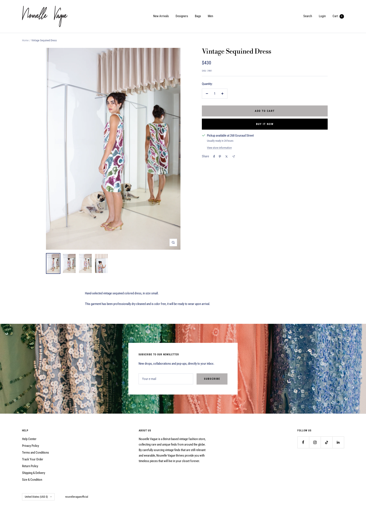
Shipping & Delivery (33, 473)
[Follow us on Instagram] (315, 442)
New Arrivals (161, 16)
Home (25, 40)
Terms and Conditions (35, 452)
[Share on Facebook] (214, 156)
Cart (337, 16)
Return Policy (30, 466)
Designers (182, 16)
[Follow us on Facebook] (303, 442)
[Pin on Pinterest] (220, 156)
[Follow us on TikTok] (326, 442)
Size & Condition (32, 480)
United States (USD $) (36, 496)
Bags (198, 16)
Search (307, 16)
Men (210, 16)
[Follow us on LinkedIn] (338, 442)
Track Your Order (32, 459)
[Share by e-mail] (233, 156)
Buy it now (265, 124)
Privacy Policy (30, 446)
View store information (219, 147)
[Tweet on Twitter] (226, 156)
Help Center (29, 439)
